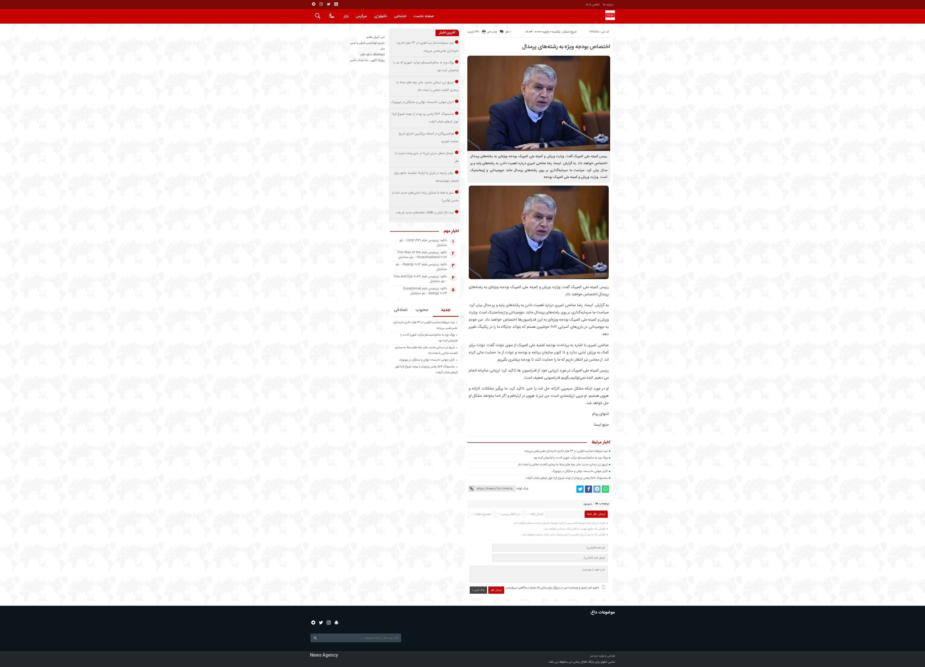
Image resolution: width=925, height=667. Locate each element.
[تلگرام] (313, 4)
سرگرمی (361, 16)
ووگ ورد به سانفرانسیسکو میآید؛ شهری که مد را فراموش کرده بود (571, 457)
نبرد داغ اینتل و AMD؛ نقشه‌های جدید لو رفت (425, 212)
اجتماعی (400, 16)
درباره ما (608, 4)
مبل (382, 48)
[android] (336, 622)
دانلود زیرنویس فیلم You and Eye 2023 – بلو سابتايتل (420, 279)
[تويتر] (328, 4)
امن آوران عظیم (376, 37)
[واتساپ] (605, 489)
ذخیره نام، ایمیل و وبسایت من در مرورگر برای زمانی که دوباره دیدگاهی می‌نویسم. (552, 587)
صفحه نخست (423, 16)
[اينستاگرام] (321, 4)
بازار (346, 16)
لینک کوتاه (522, 488)
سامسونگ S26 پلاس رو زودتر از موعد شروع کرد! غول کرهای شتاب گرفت (567, 478)
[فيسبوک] (588, 489)
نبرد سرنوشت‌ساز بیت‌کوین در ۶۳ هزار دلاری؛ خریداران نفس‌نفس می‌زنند (566, 451)
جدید (445, 310)
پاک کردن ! (478, 590)
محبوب (422, 310)
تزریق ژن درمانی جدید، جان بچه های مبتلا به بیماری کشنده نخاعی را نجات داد (563, 464)
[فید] (336, 4)
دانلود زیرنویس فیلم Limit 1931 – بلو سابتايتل (423, 243)
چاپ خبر (492, 31)
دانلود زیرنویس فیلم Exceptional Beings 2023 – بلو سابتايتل (425, 291)
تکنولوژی (380, 16)
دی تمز (594, 656)
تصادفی (401, 310)
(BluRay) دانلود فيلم (372, 54)
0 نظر (508, 31)
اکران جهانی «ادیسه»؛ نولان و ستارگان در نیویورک (580, 471)
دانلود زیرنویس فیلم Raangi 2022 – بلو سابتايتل (421, 267)
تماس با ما (593, 4)
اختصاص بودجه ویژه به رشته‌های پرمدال (566, 46)
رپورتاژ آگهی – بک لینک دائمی (367, 60)
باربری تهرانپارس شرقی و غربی (367, 42)
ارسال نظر (496, 590)
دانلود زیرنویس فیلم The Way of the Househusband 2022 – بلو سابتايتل (422, 255)
